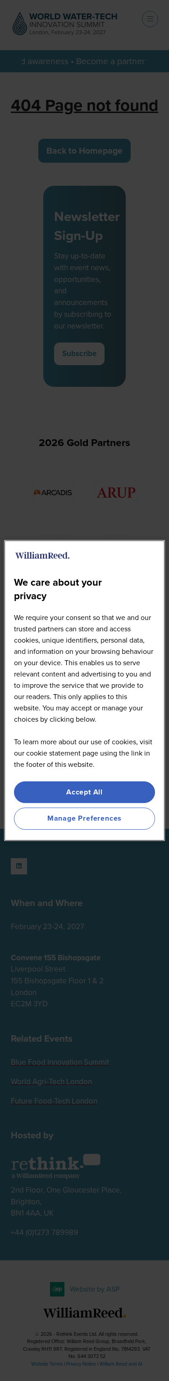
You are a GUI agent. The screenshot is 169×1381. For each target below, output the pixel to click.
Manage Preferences (84, 818)
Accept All (84, 792)
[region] (84, 690)
